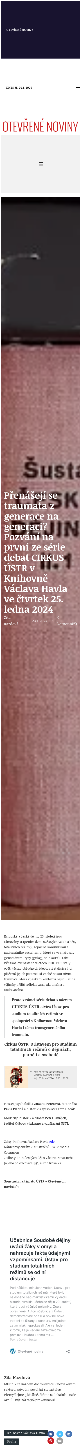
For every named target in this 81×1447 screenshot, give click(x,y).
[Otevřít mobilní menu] (78, 87)
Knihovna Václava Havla (26, 1433)
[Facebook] (50, 1434)
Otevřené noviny (19, 30)
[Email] (59, 1440)
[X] (59, 1434)
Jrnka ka (55, 1163)
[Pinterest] (50, 1440)
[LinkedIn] (68, 1434)
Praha (11, 1441)
